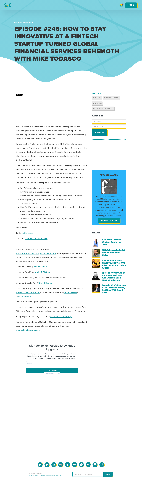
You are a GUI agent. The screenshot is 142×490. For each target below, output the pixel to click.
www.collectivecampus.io (28, 330)
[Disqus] (71, 414)
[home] (8, 5)
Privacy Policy (33, 475)
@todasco (28, 233)
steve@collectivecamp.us (28, 292)
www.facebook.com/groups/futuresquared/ (36, 253)
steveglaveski (70, 292)
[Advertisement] (109, 155)
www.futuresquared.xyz (61, 317)
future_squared (25, 296)
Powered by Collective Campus (50, 475)
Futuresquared (28, 22)
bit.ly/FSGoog (45, 283)
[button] (131, 5)
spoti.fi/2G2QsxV (42, 272)
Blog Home (18, 22)
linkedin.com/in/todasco (36, 239)
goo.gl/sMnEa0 (41, 267)
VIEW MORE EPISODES (109, 220)
